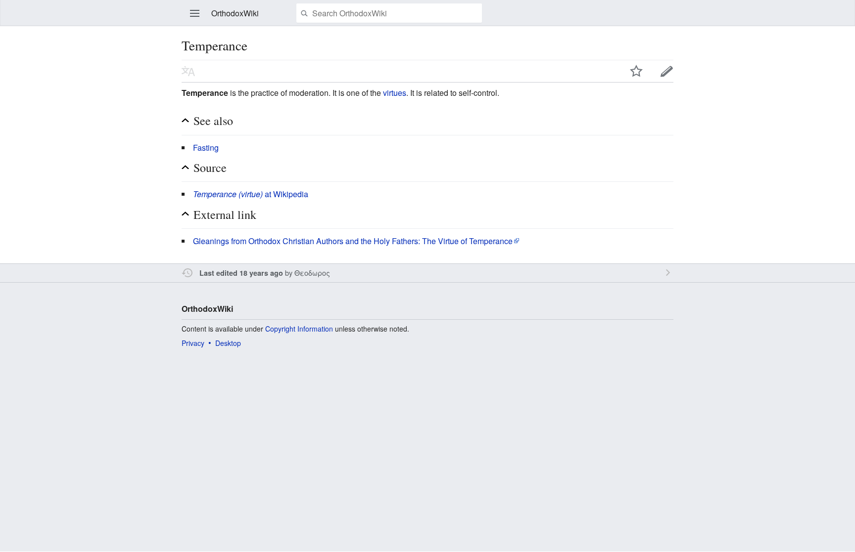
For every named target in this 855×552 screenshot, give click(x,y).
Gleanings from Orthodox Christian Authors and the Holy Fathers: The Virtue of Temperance (353, 241)
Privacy (193, 343)
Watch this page (636, 71)
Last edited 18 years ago (241, 273)
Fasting (206, 147)
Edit (667, 71)
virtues (394, 92)
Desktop (228, 343)
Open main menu (195, 13)
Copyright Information (299, 329)
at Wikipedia (250, 194)
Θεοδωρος (312, 272)
